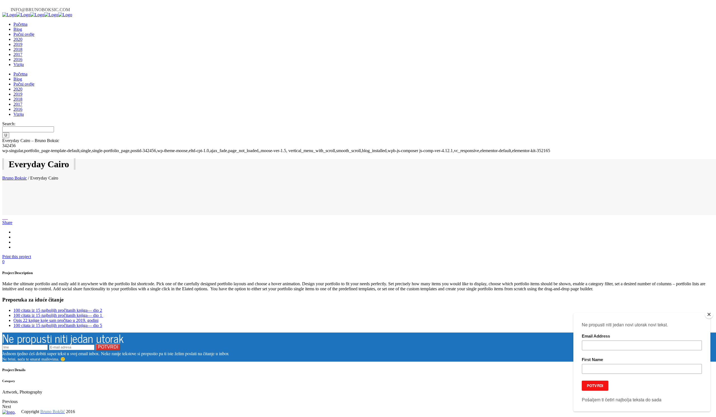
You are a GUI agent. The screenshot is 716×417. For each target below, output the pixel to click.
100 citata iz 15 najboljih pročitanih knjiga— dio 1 (58, 315)
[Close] (709, 314)
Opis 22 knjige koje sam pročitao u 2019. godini (55, 320)
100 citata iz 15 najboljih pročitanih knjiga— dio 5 (57, 325)
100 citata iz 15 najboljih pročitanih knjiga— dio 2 (57, 310)
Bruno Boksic (14, 178)
